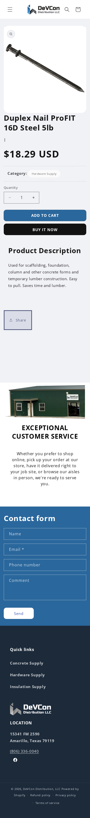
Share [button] (20, 320)
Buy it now (45, 229)
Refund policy (40, 795)
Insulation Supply (28, 686)
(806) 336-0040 (24, 751)
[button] (10, 9)
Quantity (11, 187)
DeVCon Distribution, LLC (41, 789)
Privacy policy (66, 795)
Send (19, 613)
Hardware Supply (44, 174)
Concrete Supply (27, 663)
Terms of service (48, 803)
